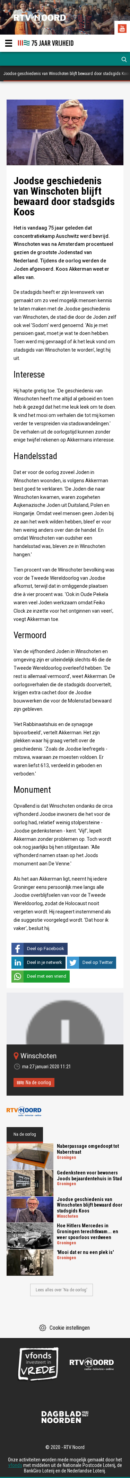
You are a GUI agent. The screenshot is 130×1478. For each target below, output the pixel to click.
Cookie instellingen (70, 1327)
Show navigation (8, 43)
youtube (123, 29)
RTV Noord (24, 1111)
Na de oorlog (38, 1082)
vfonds (15, 1465)
